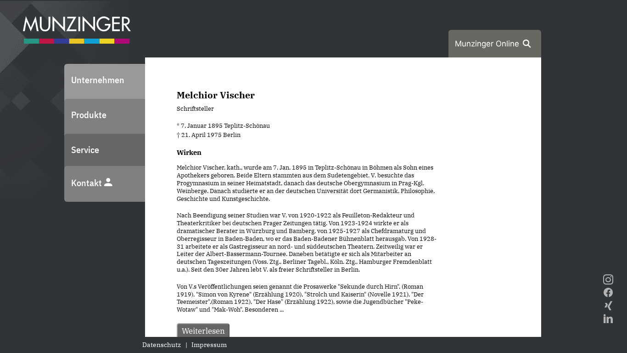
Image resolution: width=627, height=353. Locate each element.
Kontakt (87, 182)
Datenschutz (161, 345)
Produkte (88, 114)
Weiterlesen (203, 331)
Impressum (209, 345)
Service (85, 149)
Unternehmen (97, 80)
